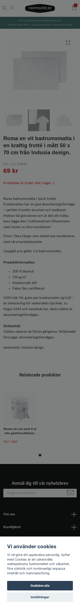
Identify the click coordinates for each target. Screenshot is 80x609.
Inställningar (40, 597)
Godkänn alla (40, 585)
